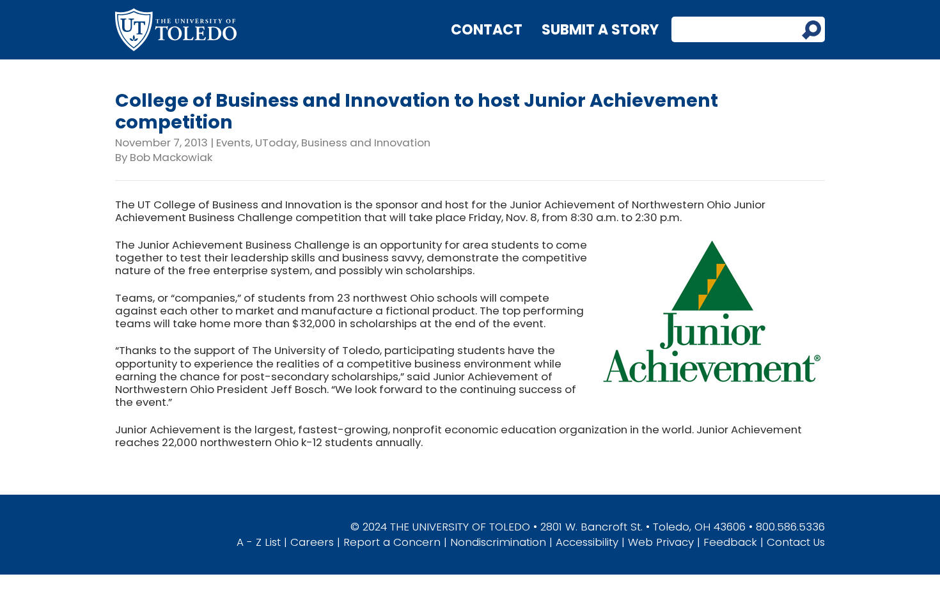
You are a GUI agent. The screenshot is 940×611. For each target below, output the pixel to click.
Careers (312, 542)
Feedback (730, 542)
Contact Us (796, 542)
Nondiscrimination (498, 542)
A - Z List (259, 542)
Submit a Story (600, 30)
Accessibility (587, 542)
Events (233, 142)
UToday (276, 142)
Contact (486, 30)
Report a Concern (392, 542)
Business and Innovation (365, 142)
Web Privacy (661, 542)
